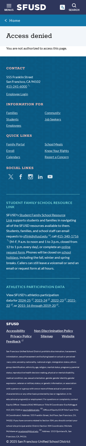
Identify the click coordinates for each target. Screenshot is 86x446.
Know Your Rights (57, 151)
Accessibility (15, 331)
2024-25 (24, 300)
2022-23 (57, 300)
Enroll (10, 151)
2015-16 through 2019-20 (37, 305)
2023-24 (41, 300)
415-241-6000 (16, 86)
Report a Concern (57, 157)
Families (12, 113)
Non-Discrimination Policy (53, 331)
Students (12, 119)
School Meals (54, 144)
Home (14, 20)
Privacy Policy (21, 336)
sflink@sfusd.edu (35, 236)
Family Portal (15, 144)
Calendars (13, 157)
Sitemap (47, 336)
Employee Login (17, 94)
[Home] (31, 8)
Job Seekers (53, 119)
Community (53, 113)
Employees (13, 125)
